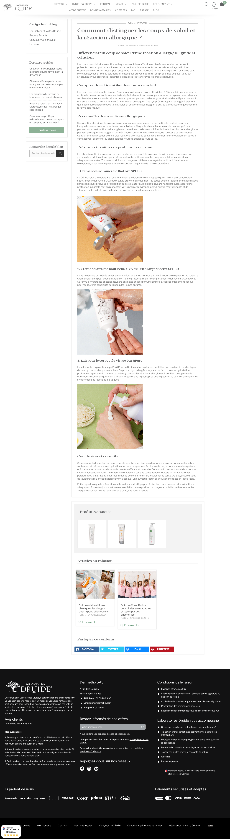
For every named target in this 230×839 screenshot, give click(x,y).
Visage (119, 4)
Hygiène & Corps (82, 4)
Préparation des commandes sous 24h (180, 706)
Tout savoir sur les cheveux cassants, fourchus (184, 752)
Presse (144, 10)
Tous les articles (46, 130)
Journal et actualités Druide (139, 45)
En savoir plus (87, 622)
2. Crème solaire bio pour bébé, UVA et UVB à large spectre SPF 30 (128, 269)
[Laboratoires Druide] (18, 7)
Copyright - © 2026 (110, 825)
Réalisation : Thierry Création (185, 825)
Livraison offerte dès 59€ (173, 689)
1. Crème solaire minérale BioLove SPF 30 (109, 171)
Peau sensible (140, 4)
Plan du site (24, 825)
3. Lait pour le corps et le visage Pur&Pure (109, 360)
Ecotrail (105, 4)
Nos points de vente (94, 707)
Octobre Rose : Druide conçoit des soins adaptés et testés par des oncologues (136, 610)
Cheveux (59, 4)
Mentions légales (83, 825)
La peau (154, 45)
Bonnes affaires (100, 10)
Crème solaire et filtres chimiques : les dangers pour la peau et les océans (94, 608)
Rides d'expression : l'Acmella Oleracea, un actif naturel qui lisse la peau (45, 106)
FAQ (133, 10)
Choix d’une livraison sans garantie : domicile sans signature (190, 701)
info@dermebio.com (101, 702)
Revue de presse (169, 761)
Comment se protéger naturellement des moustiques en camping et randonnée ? (46, 119)
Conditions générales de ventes (145, 825)
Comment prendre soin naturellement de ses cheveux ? (188, 727)
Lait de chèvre (77, 10)
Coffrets (121, 10)
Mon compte (44, 825)
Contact (62, 825)
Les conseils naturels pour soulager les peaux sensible (188, 747)
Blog (156, 10)
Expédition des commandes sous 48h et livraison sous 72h (190, 710)
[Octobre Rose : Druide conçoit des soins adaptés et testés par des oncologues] (137, 584)
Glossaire (165, 756)
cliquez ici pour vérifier (178, 774)
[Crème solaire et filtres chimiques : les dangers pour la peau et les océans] (95, 584)
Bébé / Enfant (161, 4)
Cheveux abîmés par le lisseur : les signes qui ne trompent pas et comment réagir (46, 84)
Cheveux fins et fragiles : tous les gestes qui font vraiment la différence (46, 71)
